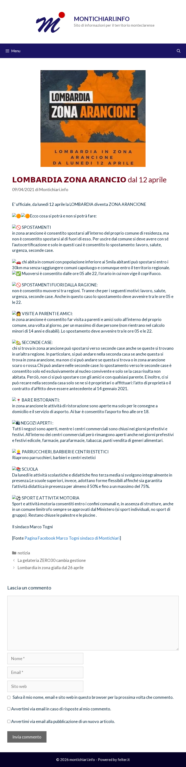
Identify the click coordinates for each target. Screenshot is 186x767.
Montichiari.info (102, 18)
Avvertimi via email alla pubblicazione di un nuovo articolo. (63, 721)
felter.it (124, 759)
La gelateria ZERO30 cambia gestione (52, 560)
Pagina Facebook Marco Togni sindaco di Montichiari (72, 538)
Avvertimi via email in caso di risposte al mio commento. (61, 708)
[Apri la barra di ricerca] (178, 51)
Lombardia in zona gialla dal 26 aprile (51, 567)
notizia (24, 552)
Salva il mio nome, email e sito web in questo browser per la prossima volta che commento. (93, 697)
